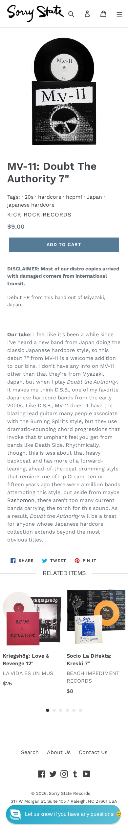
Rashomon (20, 500)
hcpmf (74, 197)
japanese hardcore (30, 205)
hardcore (49, 197)
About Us (59, 752)
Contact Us (93, 752)
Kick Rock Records (39, 214)
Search (30, 752)
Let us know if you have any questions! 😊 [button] (73, 814)
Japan (94, 197)
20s (29, 197)
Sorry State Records (69, 793)
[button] (63, 814)
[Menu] (119, 13)
